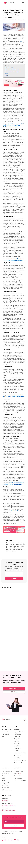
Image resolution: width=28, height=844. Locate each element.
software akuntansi (15, 510)
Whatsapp (6, 800)
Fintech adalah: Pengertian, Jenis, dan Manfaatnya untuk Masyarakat (14, 395)
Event (3, 778)
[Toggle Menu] (23, 2)
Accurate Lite (5, 732)
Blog (3, 776)
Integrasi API (5, 783)
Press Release (18, 778)
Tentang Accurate (19, 771)
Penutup (6, 75)
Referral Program (7, 790)
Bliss (3, 736)
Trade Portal (17, 748)
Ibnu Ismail (21, 20)
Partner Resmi (18, 776)
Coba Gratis (14, 692)
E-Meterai (16, 750)
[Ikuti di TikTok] (12, 840)
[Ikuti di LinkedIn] (18, 840)
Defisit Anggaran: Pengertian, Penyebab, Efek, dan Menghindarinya (13, 483)
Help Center (5, 773)
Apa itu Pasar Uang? (9, 67)
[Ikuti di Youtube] (15, 840)
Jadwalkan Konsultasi (14, 688)
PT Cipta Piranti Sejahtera (12, 831)
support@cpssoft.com (9, 805)
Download (5, 785)
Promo (4, 780)
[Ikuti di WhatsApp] (5, 840)
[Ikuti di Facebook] (8, 840)
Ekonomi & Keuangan (19, 605)
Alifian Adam (6, 605)
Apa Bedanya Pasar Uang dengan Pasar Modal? (13, 72)
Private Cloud (5, 787)
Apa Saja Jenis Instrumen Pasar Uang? (12, 69)
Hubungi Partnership (9, 810)
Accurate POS (6, 734)
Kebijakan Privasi (10, 833)
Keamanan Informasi (20, 780)
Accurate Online (6, 729)
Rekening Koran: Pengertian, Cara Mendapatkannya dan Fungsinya (13, 259)
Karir (17, 773)
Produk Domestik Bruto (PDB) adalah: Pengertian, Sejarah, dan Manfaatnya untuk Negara (13, 125)
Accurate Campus (7, 771)
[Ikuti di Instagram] (2, 840)
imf (21, 41)
